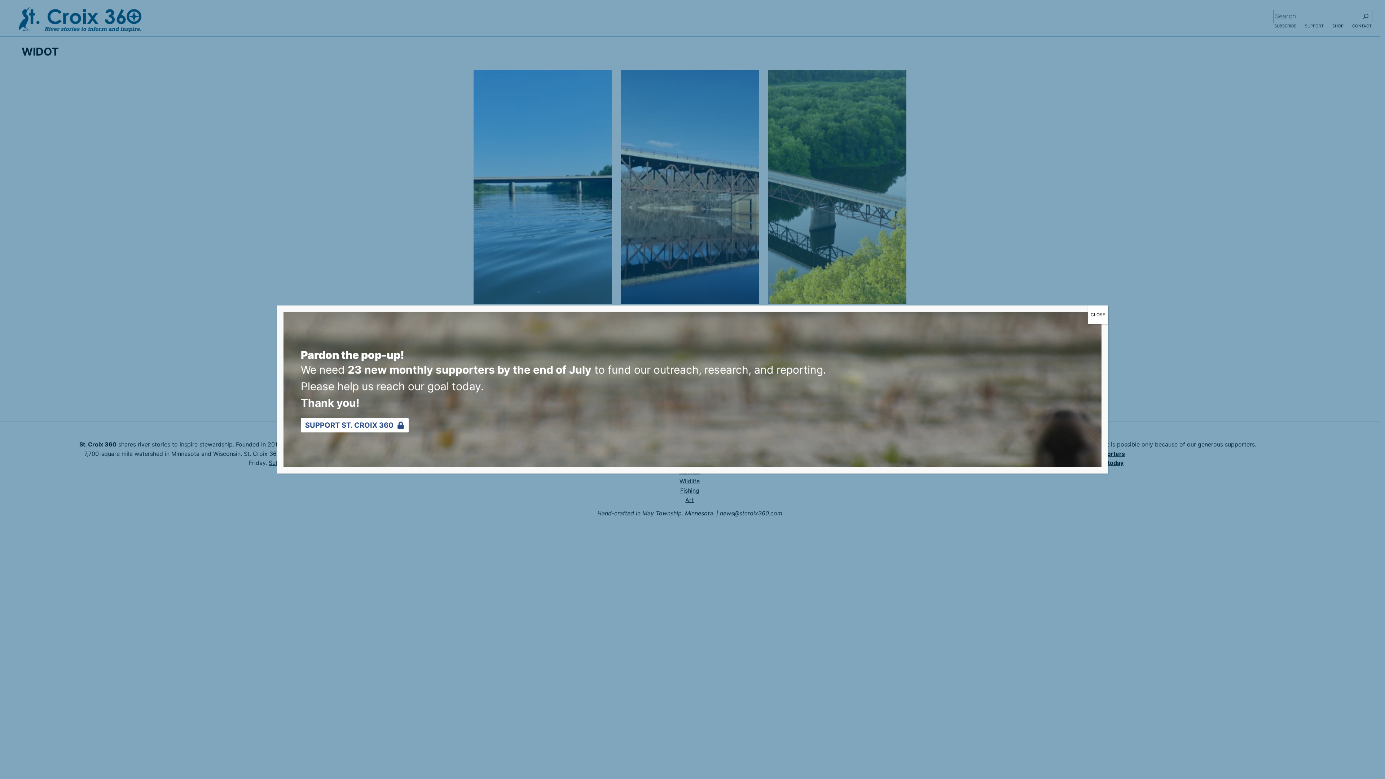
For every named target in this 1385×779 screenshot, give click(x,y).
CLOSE (1098, 314)
